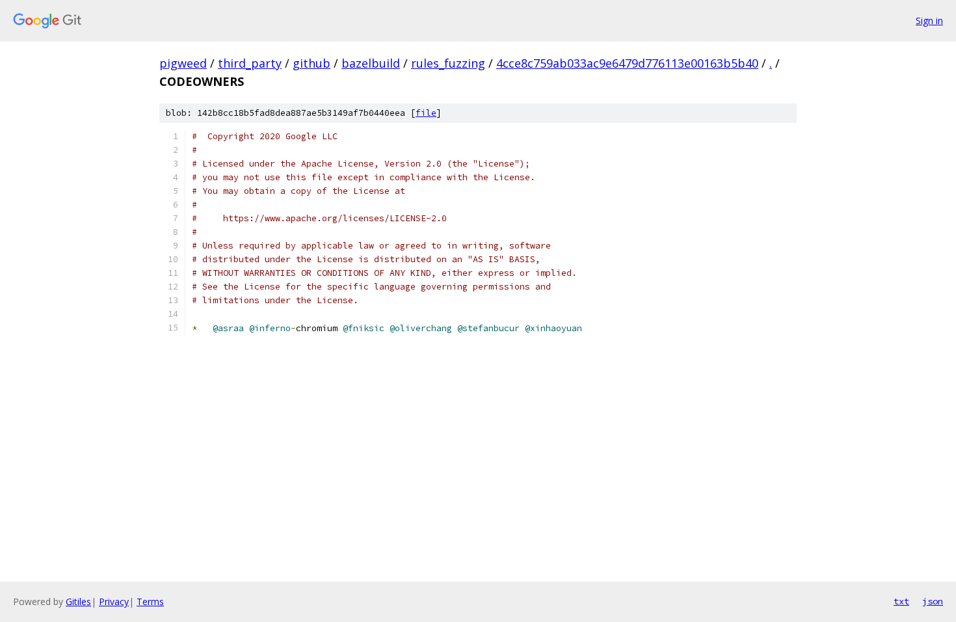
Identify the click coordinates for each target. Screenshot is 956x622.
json (932, 601)
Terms (150, 601)
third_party (250, 63)
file (426, 112)
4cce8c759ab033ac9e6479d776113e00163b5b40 (627, 63)
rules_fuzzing (448, 63)
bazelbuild (370, 63)
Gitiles (78, 601)
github (311, 63)
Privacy (114, 601)
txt (901, 601)
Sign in (929, 20)
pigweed (183, 63)
